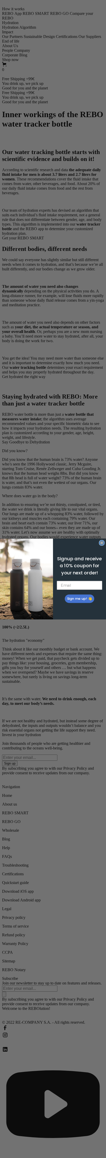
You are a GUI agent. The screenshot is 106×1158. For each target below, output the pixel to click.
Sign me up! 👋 (79, 598)
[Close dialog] (101, 543)
